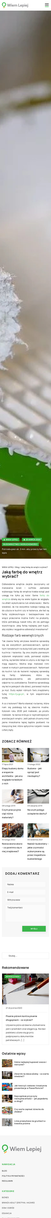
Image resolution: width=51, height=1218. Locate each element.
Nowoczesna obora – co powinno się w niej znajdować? (12, 847)
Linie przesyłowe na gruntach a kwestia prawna (29, 1122)
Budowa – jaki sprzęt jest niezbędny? (34, 772)
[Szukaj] (5, 956)
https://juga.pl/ (16, 694)
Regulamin (7, 1181)
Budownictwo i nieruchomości (20, 544)
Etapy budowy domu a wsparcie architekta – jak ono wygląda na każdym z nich (13, 776)
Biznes (5, 1197)
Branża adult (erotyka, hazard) (18, 1202)
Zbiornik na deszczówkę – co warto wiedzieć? (31, 1075)
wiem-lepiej (12, 539)
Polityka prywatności (13, 1176)
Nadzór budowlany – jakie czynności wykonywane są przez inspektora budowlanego (38, 851)
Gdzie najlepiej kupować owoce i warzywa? (30, 1063)
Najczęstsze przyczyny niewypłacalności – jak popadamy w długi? (31, 1099)
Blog (4, 1171)
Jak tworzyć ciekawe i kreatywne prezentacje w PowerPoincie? (30, 1086)
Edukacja (7, 1213)
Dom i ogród (8, 1208)
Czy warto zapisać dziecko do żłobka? (29, 1110)
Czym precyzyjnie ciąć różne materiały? (11, 813)
